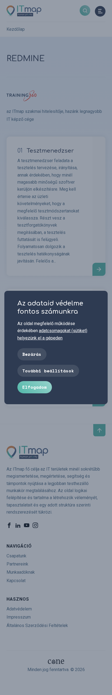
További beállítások (48, 370)
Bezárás (31, 354)
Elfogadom (34, 387)
